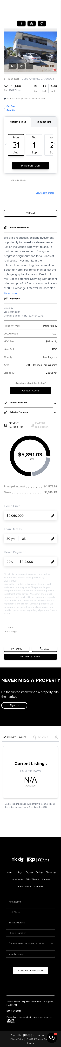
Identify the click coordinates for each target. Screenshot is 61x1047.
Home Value (17, 879)
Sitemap (30, 1043)
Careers (46, 879)
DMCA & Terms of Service (38, 1039)
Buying (29, 872)
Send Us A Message (30, 970)
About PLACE (24, 886)
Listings (18, 872)
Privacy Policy (16, 1039)
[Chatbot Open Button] (52, 1038)
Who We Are (32, 879)
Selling (39, 872)
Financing (51, 872)
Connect (38, 886)
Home (9, 872)
